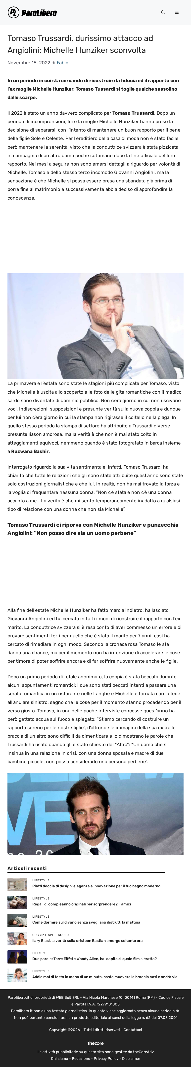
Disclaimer (131, 1058)
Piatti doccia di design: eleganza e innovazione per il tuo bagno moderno (96, 886)
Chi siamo (59, 1058)
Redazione (81, 1058)
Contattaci (133, 1030)
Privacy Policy (106, 1058)
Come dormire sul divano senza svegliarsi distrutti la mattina (86, 922)
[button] (163, 12)
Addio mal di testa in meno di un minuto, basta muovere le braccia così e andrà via (105, 977)
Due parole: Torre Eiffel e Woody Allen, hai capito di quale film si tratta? (94, 959)
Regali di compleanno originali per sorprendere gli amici (81, 904)
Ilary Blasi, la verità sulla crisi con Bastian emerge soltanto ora (87, 940)
